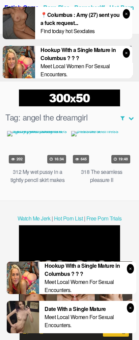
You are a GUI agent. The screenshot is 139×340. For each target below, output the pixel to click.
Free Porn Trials (104, 218)
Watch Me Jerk (34, 218)
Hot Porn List (68, 218)
